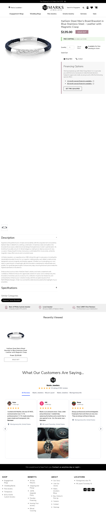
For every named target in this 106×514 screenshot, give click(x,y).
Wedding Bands (9, 486)
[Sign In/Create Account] (88, 8)
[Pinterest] (93, 489)
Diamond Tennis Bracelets (11, 300)
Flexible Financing (33, 499)
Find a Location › (16, 7)
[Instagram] (89, 489)
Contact (80, 59)
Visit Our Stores (56, 485)
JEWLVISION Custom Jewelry (9, 496)
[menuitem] (16, 14)
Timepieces (8, 492)
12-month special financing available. (79, 81)
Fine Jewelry (8, 489)
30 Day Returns (32, 482)
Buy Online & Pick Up (57, 497)
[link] (35, 14)
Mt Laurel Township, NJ (84, 484)
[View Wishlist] (92, 8)
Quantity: (63, 47)
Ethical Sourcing (33, 510)
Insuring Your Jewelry (34, 504)
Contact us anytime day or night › (66, 467)
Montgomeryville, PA (83, 481)
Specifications (29, 288)
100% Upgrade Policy (33, 493)
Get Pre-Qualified (73, 89)
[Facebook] (85, 489)
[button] (65, 1)
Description (29, 238)
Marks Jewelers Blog (56, 491)
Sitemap (56, 507)
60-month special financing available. (79, 84)
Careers (56, 501)
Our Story (56, 481)
